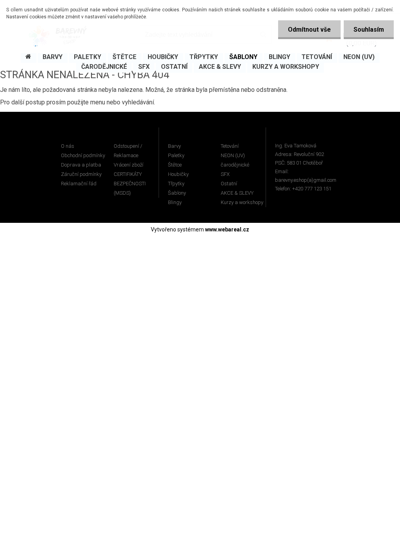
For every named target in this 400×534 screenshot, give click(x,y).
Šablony (177, 193)
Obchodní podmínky (83, 155)
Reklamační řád (78, 183)
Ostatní (229, 183)
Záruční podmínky (81, 174)
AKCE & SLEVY (237, 193)
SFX (225, 174)
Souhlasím (369, 29)
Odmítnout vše (309, 29)
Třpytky (176, 183)
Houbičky (178, 174)
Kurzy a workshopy (242, 202)
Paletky (176, 155)
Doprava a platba (81, 165)
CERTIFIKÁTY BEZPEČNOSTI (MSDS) (130, 183)
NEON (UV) (233, 155)
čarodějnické (235, 165)
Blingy (175, 202)
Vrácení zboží (128, 165)
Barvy (174, 146)
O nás (67, 146)
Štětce (175, 165)
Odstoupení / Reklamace (128, 150)
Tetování (230, 146)
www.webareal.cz (227, 229)
